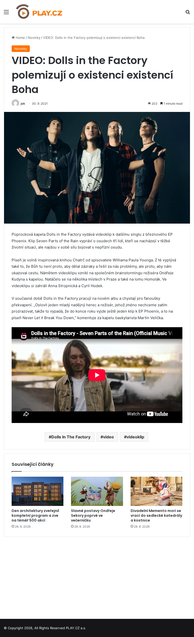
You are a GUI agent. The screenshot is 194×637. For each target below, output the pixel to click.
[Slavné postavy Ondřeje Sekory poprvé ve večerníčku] (97, 491)
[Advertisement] (97, 576)
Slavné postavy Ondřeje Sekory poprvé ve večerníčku (93, 515)
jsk (23, 103)
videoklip (135, 436)
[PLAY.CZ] (39, 12)
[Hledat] (187, 13)
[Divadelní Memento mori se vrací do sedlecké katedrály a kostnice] (156, 491)
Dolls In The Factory (70, 436)
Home (20, 38)
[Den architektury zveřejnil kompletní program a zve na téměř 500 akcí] (37, 491)
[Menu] (6, 13)
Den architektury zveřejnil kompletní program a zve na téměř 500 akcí (35, 515)
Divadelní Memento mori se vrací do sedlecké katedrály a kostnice (156, 515)
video (108, 436)
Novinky (34, 38)
